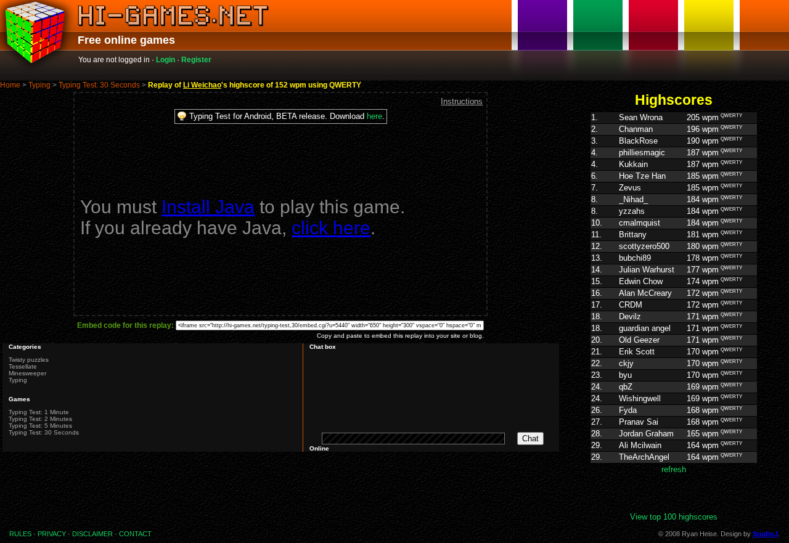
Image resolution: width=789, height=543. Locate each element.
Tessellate (23, 366)
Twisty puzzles (29, 359)
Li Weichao (202, 85)
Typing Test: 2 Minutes (40, 418)
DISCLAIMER (92, 533)
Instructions (462, 101)
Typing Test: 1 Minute (39, 412)
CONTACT (135, 533)
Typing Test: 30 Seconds (99, 85)
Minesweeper (27, 373)
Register (196, 59)
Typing (39, 85)
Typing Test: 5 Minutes (40, 425)
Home (10, 85)
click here (331, 228)
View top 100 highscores (673, 516)
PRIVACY (52, 533)
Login (165, 59)
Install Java (208, 207)
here (374, 116)
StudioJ (765, 533)
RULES (20, 533)
